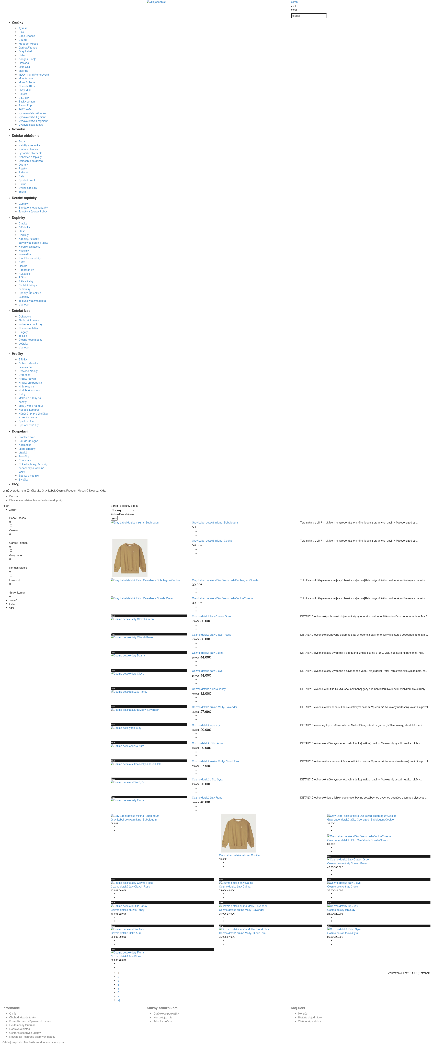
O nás (12, 1013)
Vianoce (24, 304)
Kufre (22, 262)
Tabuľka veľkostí (163, 1021)
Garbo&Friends (28, 47)
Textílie (23, 336)
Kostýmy (24, 250)
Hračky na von (27, 379)
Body (22, 141)
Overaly (23, 164)
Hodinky (24, 235)
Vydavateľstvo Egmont (32, 117)
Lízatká (23, 266)
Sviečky (23, 479)
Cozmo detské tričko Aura (207, 743)
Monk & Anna (27, 82)
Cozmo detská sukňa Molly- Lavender (214, 707)
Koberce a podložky (30, 324)
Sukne (22, 184)
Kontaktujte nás (163, 1017)
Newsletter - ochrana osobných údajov (32, 1037)
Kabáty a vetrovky (29, 145)
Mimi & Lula (26, 78)
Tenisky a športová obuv (33, 211)
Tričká (22, 192)
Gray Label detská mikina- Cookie (212, 540)
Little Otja (24, 67)
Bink (21, 32)
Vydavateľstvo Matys (31, 125)
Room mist (25, 460)
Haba (22, 55)
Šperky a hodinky (29, 475)
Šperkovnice (26, 421)
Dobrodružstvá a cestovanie (28, 365)
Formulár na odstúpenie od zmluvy (30, 1021)
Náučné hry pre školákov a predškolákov (33, 415)
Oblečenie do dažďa (31, 161)
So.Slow (24, 98)
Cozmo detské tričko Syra (207, 779)
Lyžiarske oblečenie (30, 153)
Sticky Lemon (27, 101)
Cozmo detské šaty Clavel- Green (212, 616)
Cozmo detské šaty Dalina (207, 653)
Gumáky (24, 204)
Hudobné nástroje (29, 390)
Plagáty (23, 332)
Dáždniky (24, 227)
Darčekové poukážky (166, 1013)
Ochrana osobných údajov (25, 1033)
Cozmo (23, 40)
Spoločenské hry (29, 425)
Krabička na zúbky (30, 258)
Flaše (22, 231)
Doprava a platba (19, 1029)
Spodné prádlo (27, 180)
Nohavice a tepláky (30, 157)
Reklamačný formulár (22, 1025)
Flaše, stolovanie (29, 320)
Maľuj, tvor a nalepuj (31, 406)
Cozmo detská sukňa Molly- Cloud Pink (215, 761)
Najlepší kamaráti (29, 410)
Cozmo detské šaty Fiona (207, 797)
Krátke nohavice (28, 149)
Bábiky (23, 359)
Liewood (24, 63)
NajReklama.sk (33, 1042)
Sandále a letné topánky (33, 207)
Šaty (21, 176)
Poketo (23, 94)
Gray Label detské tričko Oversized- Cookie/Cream (222, 598)
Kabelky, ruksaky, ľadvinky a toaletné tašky (33, 241)
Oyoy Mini (25, 90)
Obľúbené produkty (309, 1021)
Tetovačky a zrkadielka (32, 301)
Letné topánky (27, 449)
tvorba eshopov (54, 1042)
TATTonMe (25, 109)
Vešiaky (23, 343)
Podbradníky (26, 270)
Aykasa (23, 28)
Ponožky (24, 456)
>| (119, 1000)
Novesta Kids (27, 86)
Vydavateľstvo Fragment (33, 121)
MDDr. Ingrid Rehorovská (34, 74)
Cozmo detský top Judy (206, 725)
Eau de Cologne (28, 441)
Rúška (22, 277)
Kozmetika (25, 254)
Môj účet (303, 1013)
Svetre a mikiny (28, 188)
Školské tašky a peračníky (28, 287)
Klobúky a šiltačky (29, 246)
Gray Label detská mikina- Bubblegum (215, 522)
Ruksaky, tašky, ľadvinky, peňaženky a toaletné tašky (33, 468)
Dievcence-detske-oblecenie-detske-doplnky (36, 500)
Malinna (23, 71)
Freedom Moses (28, 44)
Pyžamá (23, 172)
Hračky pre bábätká (30, 382)
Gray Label (25, 51)
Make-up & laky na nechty (30, 400)
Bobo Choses (27, 36)
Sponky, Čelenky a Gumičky (30, 295)
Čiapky (23, 223)
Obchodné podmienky (22, 1017)
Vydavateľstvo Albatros (32, 113)
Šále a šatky (26, 281)
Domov (13, 496)
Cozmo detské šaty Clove (207, 671)
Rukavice (24, 274)
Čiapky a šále (27, 437)
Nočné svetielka (28, 328)
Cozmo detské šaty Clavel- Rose (211, 634)
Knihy (22, 394)
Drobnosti (24, 375)
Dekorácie (25, 316)
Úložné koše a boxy (30, 340)
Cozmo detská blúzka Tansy (209, 689)
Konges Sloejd (27, 59)
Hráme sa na (26, 386)
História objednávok (310, 1017)
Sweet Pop (25, 105)
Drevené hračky (28, 371)
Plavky (23, 168)
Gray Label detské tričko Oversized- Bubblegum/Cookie (225, 580)
